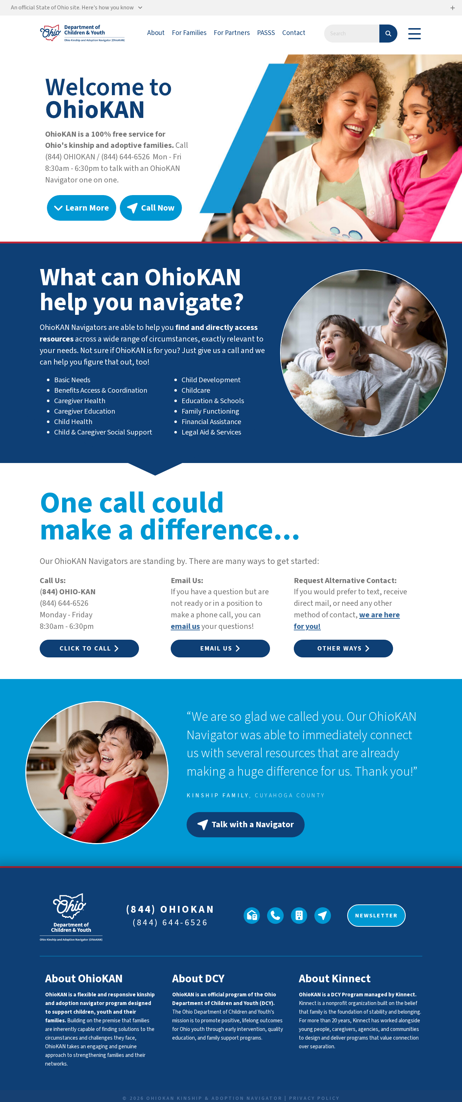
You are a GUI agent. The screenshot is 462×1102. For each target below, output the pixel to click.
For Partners (232, 33)
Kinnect (405, 995)
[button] (231, 8)
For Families (189, 33)
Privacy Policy (314, 1098)
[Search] (388, 34)
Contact (293, 33)
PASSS (266, 33)
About (156, 33)
